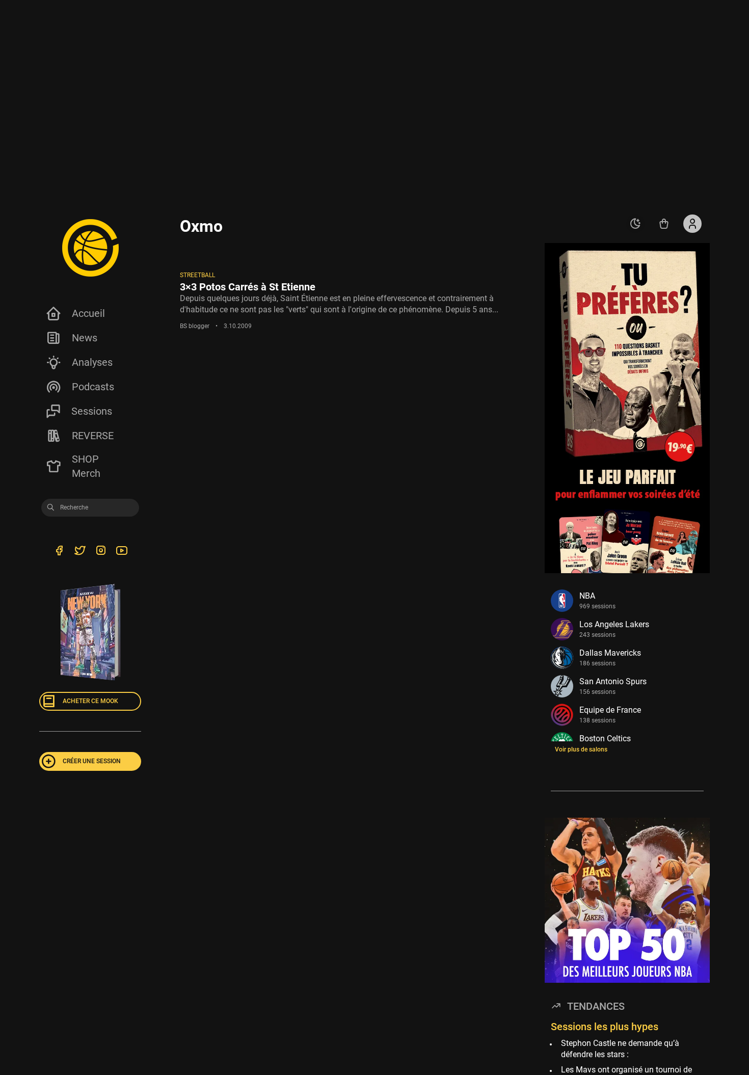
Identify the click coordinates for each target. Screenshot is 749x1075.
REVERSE (93, 435)
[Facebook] (58, 551)
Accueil (88, 313)
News (84, 338)
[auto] (635, 223)
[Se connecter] (692, 223)
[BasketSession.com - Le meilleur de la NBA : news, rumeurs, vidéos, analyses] (90, 247)
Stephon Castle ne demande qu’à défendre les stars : (620, 1048)
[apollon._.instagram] (100, 551)
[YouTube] (121, 551)
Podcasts (93, 387)
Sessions (91, 411)
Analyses (92, 362)
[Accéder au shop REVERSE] (664, 223)
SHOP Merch (86, 466)
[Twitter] (79, 551)
